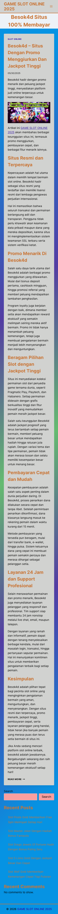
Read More (16, 779)
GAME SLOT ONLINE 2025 (34, 909)
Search (8, 791)
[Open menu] (51, 6)
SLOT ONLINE (15, 39)
